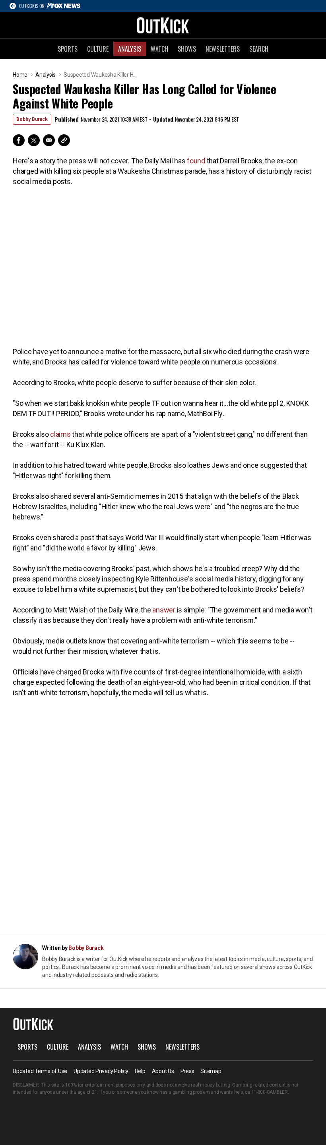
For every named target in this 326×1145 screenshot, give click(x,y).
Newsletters (223, 49)
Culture (98, 49)
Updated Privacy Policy (101, 1071)
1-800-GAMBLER (271, 1092)
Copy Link (64, 140)
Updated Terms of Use (40, 1071)
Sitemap (210, 1071)
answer (163, 610)
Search (258, 49)
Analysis (129, 49)
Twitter (34, 140)
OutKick (163, 25)
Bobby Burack (32, 119)
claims (60, 434)
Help (140, 1071)
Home (20, 75)
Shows (187, 49)
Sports (68, 49)
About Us (163, 1071)
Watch (159, 49)
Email (49, 140)
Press (187, 1071)
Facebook (19, 140)
